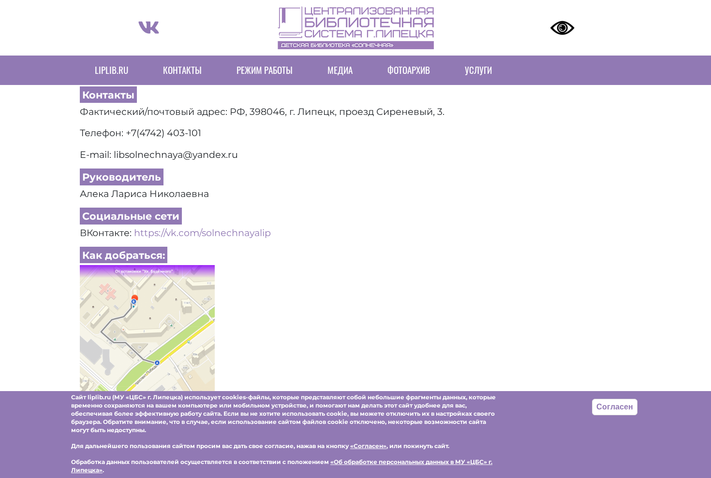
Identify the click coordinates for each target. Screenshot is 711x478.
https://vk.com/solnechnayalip (202, 233)
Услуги (478, 70)
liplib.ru (111, 70)
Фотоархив (408, 70)
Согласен (614, 407)
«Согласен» (368, 446)
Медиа (340, 70)
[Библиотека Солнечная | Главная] (356, 28)
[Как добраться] (147, 331)
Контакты (182, 70)
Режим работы (265, 70)
